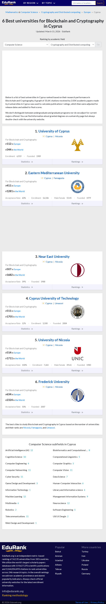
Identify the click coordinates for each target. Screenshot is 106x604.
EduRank (66, 31)
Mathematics (12, 12)
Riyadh (58, 573)
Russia (85, 569)
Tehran (58, 569)
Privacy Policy (97, 602)
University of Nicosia (52, 340)
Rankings (76, 161)
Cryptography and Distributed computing (60, 12)
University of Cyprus (52, 131)
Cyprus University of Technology (52, 298)
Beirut (58, 551)
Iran (83, 556)
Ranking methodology (15, 595)
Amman (58, 556)
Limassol (51, 427)
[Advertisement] (26, 74)
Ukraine (85, 560)
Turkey (85, 551)
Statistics (25, 161)
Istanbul (59, 560)
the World (18, 149)
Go (98, 44)
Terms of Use (81, 602)
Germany (86, 573)
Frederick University (52, 382)
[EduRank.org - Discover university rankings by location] (9, 2)
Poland (85, 564)
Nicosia (27, 427)
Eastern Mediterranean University (52, 173)
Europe (87, 12)
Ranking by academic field (52, 39)
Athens (58, 564)
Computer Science (29, 12)
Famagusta (36, 427)
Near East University (52, 257)
